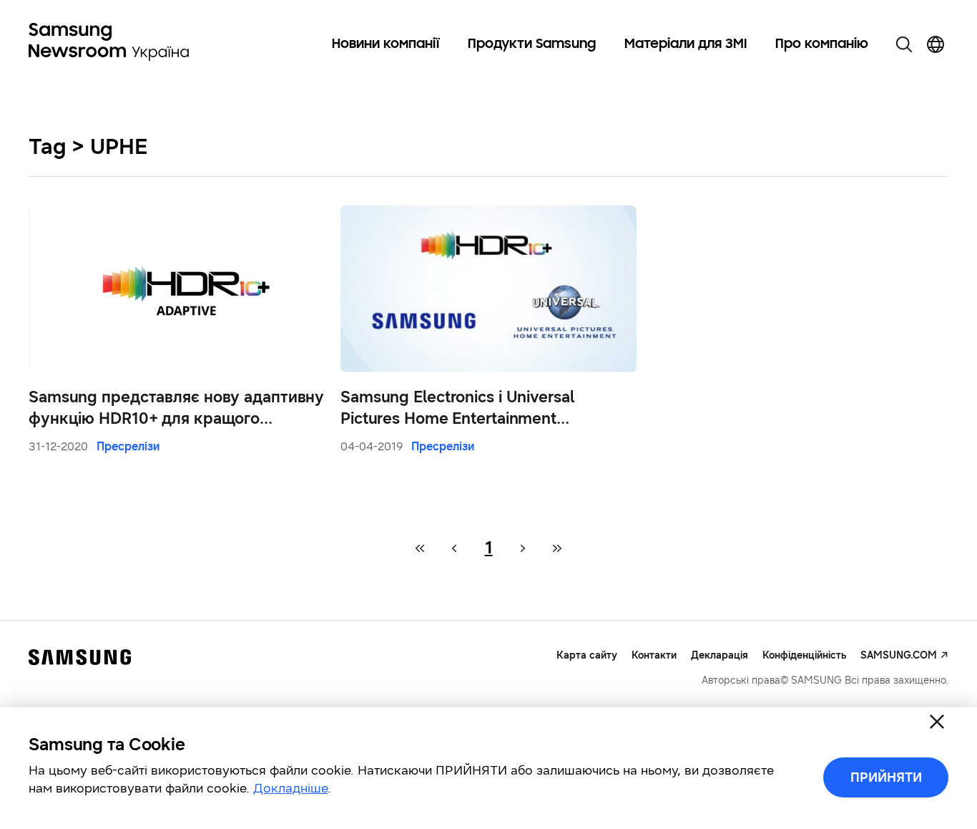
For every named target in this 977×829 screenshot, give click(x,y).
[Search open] (904, 44)
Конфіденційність (804, 655)
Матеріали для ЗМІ (685, 44)
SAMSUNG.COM (898, 655)
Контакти (654, 655)
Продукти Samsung (532, 44)
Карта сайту (586, 655)
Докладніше (290, 788)
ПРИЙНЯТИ (886, 777)
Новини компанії (385, 44)
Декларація (719, 655)
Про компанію (821, 44)
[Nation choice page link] (935, 44)
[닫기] (937, 721)
